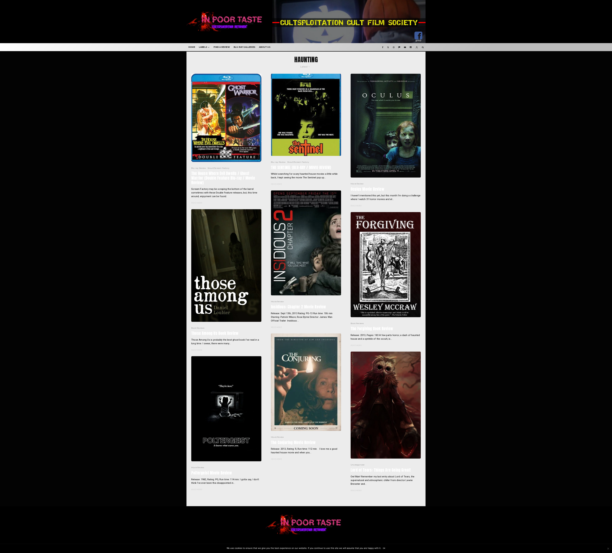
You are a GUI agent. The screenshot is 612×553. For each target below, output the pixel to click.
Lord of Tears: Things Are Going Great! (381, 470)
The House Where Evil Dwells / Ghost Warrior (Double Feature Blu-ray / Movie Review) (223, 178)
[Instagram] (393, 47)
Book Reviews (197, 328)
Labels (203, 47)
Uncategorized (357, 465)
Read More (196, 203)
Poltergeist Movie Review (211, 473)
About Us (264, 47)
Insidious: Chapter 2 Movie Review (298, 307)
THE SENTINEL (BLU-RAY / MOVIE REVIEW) (301, 167)
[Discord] (411, 47)
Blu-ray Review (198, 168)
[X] (388, 47)
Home (191, 47)
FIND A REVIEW (222, 47)
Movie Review (197, 467)
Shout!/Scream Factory (218, 168)
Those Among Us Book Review (214, 333)
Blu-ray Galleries (244, 47)
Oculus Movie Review (367, 189)
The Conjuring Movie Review (293, 442)
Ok (384, 548)
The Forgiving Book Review (372, 328)
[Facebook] (382, 47)
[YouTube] (405, 47)
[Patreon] (399, 47)
